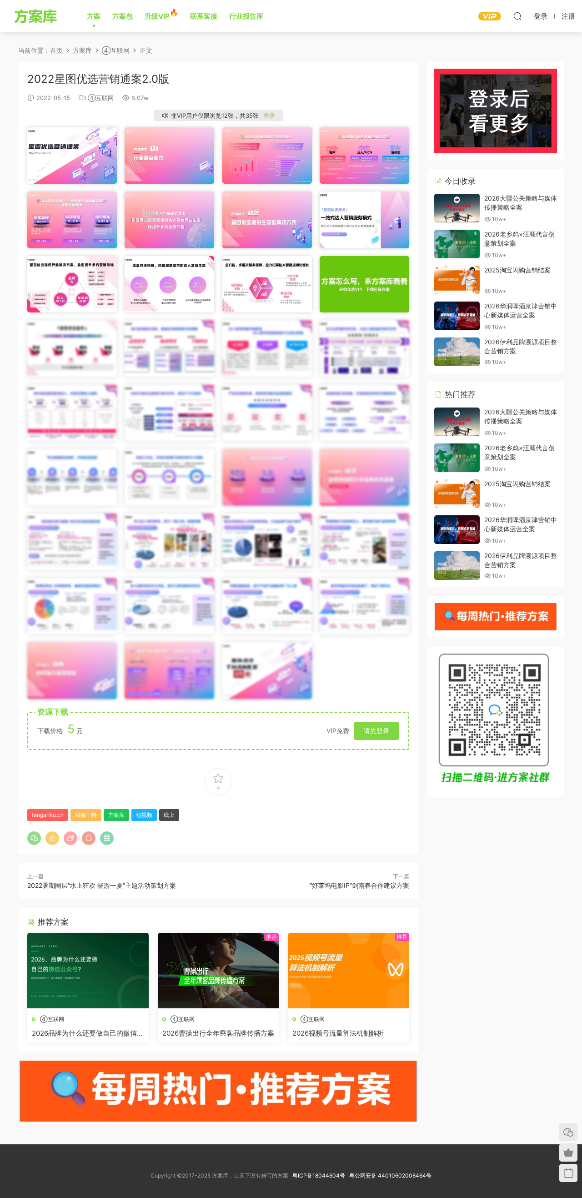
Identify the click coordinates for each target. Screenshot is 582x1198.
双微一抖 (86, 814)
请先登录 (376, 731)
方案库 (37, 16)
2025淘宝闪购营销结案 (517, 270)
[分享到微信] (34, 838)
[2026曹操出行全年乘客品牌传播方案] (218, 970)
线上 (169, 814)
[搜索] (517, 15)
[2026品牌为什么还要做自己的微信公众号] (88, 970)
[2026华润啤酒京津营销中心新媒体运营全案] (457, 316)
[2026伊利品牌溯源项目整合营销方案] (457, 351)
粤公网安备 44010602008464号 (390, 1175)
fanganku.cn (48, 814)
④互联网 (101, 97)
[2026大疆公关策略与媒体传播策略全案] (457, 208)
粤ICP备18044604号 (320, 1175)
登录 (269, 115)
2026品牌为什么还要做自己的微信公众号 (88, 1033)
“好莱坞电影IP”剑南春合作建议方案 (359, 885)
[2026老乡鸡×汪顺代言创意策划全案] (457, 244)
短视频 (144, 814)
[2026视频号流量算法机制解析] (348, 970)
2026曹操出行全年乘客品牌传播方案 (218, 1033)
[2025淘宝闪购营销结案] (457, 280)
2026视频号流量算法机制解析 (338, 1033)
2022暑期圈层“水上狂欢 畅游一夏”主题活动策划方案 (101, 885)
